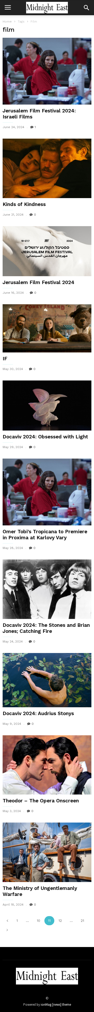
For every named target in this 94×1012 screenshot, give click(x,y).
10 (38, 921)
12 (60, 921)
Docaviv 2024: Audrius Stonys (38, 713)
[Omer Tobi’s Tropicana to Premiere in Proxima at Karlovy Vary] (47, 492)
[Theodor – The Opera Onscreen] (47, 765)
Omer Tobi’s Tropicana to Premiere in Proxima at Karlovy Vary (45, 535)
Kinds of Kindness (24, 204)
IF (5, 359)
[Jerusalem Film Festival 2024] (47, 251)
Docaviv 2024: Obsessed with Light (45, 437)
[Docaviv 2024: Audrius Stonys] (47, 680)
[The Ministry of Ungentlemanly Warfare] (47, 852)
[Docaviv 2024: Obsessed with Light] (47, 405)
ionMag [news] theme (56, 1004)
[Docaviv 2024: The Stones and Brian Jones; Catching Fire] (47, 589)
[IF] (47, 328)
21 (82, 921)
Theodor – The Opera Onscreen (41, 801)
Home (7, 21)
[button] (86, 7)
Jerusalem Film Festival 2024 (38, 282)
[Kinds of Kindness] (47, 168)
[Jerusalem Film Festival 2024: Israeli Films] (47, 71)
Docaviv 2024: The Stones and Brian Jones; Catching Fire (46, 628)
